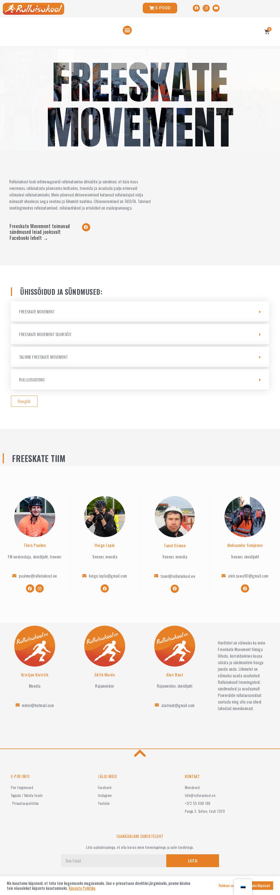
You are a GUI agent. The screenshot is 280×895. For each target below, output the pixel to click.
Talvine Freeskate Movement (43, 357)
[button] (127, 30)
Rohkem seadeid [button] (230, 885)
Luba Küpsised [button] (260, 885)
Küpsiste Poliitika (82, 888)
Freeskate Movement (36, 311)
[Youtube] (216, 8)
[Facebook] (196, 8)
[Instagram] (206, 8)
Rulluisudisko (32, 379)
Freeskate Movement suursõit (45, 334)
